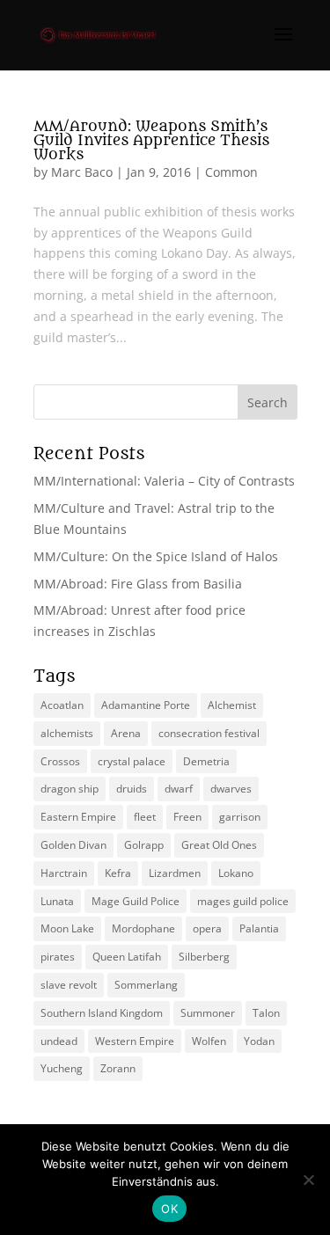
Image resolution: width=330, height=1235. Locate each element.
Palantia (259, 928)
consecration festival (209, 733)
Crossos (60, 761)
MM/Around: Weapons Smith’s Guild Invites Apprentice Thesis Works (151, 141)
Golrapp (144, 844)
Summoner (207, 1012)
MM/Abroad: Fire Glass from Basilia (137, 583)
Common (231, 172)
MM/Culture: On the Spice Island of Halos (155, 556)
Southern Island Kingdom (101, 1012)
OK (169, 1209)
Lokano (235, 873)
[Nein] (308, 1179)
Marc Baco (82, 172)
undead (58, 1041)
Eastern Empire (78, 816)
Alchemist (232, 705)
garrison (239, 816)
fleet (145, 816)
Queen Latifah (126, 956)
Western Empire (134, 1041)
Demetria (206, 761)
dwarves (231, 788)
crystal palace (131, 761)
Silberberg (204, 956)
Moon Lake (67, 928)
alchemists (66, 733)
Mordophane (143, 928)
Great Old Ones (219, 844)
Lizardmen (175, 873)
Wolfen (209, 1041)
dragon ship (69, 788)
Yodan (259, 1041)
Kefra (118, 873)
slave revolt (68, 984)
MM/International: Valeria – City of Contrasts (164, 480)
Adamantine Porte (145, 705)
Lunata (57, 901)
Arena (126, 733)
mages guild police (243, 901)
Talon (266, 1012)
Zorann (118, 1068)
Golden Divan (73, 844)
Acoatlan (62, 705)
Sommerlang (146, 984)
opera (207, 928)
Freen (187, 816)
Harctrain (63, 873)
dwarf (179, 788)
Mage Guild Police (136, 901)
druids (131, 788)
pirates (57, 956)
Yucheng (61, 1068)
